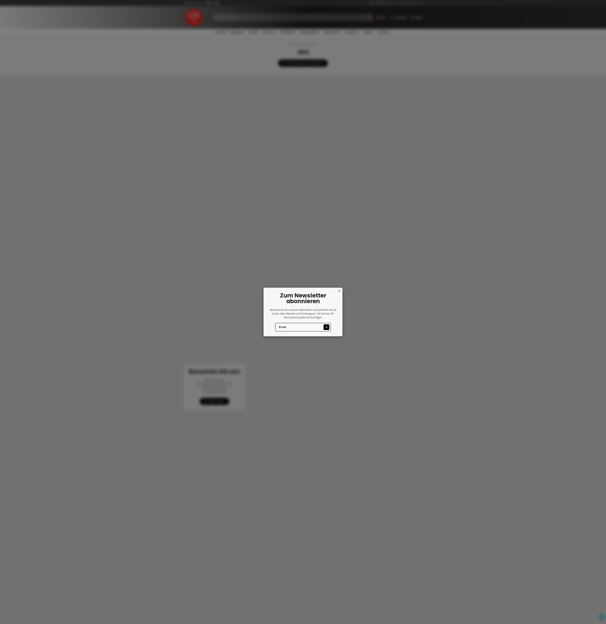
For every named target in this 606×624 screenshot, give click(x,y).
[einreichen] (326, 327)
